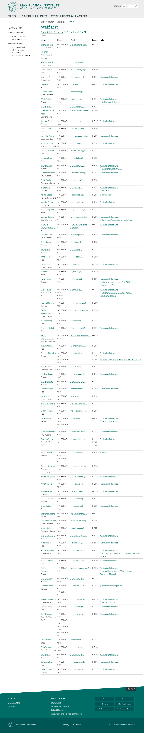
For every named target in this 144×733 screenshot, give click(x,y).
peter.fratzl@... (76, 187)
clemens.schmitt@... (79, 439)
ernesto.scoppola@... (79, 477)
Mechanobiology (108, 602)
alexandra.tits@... (77, 543)
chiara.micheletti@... (79, 328)
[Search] (135, 6)
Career (43, 16)
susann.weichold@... (79, 586)
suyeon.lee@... (76, 272)
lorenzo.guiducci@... (79, 217)
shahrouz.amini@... (78, 77)
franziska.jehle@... (78, 235)
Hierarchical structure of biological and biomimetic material (116, 294)
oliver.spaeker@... (77, 506)
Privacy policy (68, 725)
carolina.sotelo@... (78, 499)
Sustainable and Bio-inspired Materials (66, 714)
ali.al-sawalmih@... (78, 62)
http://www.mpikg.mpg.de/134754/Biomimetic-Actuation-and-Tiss (119, 283)
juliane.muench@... (78, 346)
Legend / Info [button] (15, 28)
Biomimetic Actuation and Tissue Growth (118, 220)
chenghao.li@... (77, 289)
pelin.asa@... (76, 84)
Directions (12, 706)
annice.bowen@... (78, 106)
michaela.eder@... (78, 165)
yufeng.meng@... (77, 321)
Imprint (78, 725)
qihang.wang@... (77, 578)
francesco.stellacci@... (79, 521)
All (85, 32)
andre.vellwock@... (78, 561)
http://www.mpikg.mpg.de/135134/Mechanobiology (120, 359)
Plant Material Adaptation (112, 168)
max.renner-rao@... (78, 381)
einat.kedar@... (76, 249)
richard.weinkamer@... (79, 599)
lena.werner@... (77, 640)
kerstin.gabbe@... (77, 195)
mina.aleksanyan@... (79, 70)
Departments (58, 698)
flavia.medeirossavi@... (80, 310)
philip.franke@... (77, 180)
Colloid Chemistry (58, 710)
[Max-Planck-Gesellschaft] (12, 724)
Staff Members (14, 702)
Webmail (125, 699)
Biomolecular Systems (60, 706)
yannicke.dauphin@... (79, 136)
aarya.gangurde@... (78, 210)
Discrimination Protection (125, 709)
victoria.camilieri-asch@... (81, 111)
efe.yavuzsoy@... (77, 654)
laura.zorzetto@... (77, 669)
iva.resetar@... (76, 396)
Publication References (109, 77)
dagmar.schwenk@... (79, 466)
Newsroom (68, 16)
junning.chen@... (77, 121)
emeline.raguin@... (78, 374)
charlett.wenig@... (78, 607)
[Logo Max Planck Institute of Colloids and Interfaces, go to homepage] (50, 7)
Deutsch (117, 6)
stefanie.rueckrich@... (79, 411)
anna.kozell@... (77, 257)
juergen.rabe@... (77, 367)
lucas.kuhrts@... (77, 264)
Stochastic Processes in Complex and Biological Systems (120, 554)
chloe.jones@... (77, 242)
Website (105, 453)
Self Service (105, 704)
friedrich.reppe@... (78, 389)
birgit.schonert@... (78, 453)
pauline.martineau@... (79, 303)
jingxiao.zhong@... (78, 662)
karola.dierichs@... (78, 143)
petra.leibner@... (77, 279)
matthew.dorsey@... (78, 151)
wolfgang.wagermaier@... (81, 568)
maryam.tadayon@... (79, 535)
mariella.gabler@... (78, 202)
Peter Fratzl (106, 191)
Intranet (105, 699)
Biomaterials (107, 195)
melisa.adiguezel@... (79, 44)
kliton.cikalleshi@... (78, 129)
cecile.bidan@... (77, 99)
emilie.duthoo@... (77, 158)
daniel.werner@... (77, 614)
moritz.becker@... (77, 92)
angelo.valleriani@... (79, 550)
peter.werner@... (77, 647)
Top (133, 689)
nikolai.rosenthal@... (79, 404)
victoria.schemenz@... (79, 432)
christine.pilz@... (77, 353)
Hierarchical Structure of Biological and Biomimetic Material (116, 572)
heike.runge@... (77, 418)
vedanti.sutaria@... (78, 528)
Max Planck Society (124, 704)
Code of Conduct (104, 709)
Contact (12, 698)
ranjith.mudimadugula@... (81, 335)
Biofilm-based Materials (111, 102)
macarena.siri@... (77, 491)
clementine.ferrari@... (79, 173)
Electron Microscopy (110, 421)
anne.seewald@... (77, 484)
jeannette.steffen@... (79, 513)
